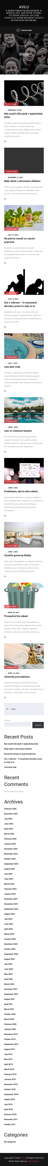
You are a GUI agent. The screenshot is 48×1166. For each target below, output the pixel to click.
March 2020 (9, 1019)
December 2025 (10, 814)
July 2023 (8, 919)
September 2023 (11, 909)
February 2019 (10, 1074)
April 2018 (8, 1109)
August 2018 (9, 1099)
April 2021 (8, 1004)
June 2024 (8, 879)
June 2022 (8, 969)
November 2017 (11, 1119)
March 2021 (9, 1009)
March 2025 (9, 834)
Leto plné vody (12, 366)
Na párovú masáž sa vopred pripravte (20, 754)
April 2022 (8, 979)
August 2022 (9, 959)
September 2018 (11, 1094)
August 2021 (9, 999)
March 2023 (9, 934)
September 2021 (11, 994)
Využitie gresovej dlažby (17, 555)
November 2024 (11, 854)
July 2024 (8, 874)
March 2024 (9, 884)
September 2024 (11, 864)
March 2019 (9, 1069)
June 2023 (8, 924)
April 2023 (8, 929)
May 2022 (8, 974)
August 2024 (9, 869)
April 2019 (8, 1064)
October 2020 (9, 1014)
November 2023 (11, 904)
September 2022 (11, 954)
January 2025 (10, 844)
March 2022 (9, 984)
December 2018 (10, 1084)
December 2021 (10, 989)
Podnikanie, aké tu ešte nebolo (21, 491)
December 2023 (10, 899)
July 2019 (8, 1054)
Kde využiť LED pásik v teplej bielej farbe (21, 744)
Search (7, 720)
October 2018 (9, 1089)
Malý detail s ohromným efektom (22, 181)
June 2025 (8, 824)
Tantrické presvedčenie (17, 676)
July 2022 (8, 964)
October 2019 (9, 1039)
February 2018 (10, 1114)
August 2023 (9, 914)
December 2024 (10, 849)
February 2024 (10, 889)
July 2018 (8, 1104)
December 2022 (10, 944)
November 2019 (11, 1034)
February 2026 (10, 809)
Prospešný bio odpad (16, 616)
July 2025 (8, 819)
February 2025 (10, 839)
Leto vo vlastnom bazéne (18, 430)
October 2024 (9, 859)
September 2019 (11, 1044)
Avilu (24, 7)
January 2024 (10, 894)
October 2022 (9, 949)
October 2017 (9, 1124)
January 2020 (10, 1029)
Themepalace (33, 1161)
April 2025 (8, 829)
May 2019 (8, 1059)
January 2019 (10, 1079)
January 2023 (10, 939)
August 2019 (9, 1049)
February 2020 (10, 1024)
